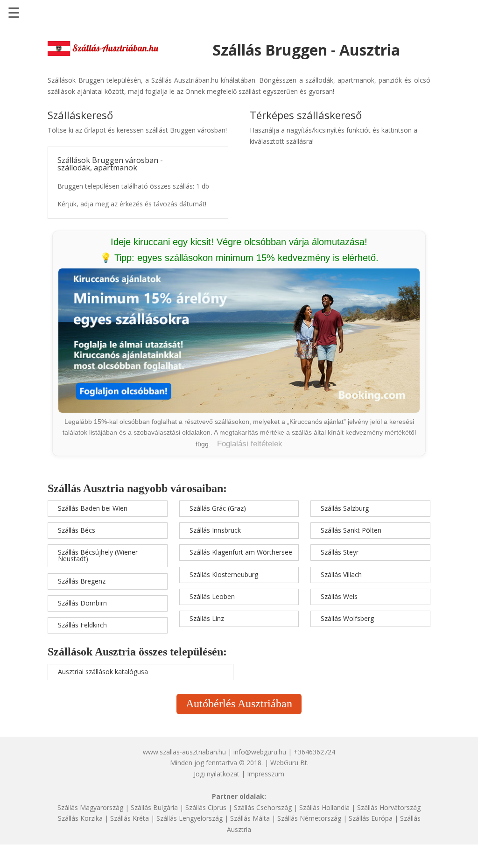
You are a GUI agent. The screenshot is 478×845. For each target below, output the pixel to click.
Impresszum (265, 773)
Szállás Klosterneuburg (224, 574)
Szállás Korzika (80, 818)
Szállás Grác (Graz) (218, 508)
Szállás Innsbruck (215, 530)
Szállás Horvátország (389, 807)
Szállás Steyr (339, 552)
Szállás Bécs (76, 530)
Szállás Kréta (129, 818)
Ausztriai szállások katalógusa (103, 671)
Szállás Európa (371, 818)
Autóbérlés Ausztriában (239, 703)
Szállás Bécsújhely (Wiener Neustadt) (98, 555)
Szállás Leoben (212, 596)
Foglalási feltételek (249, 443)
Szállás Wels (339, 596)
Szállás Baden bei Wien (92, 508)
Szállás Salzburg (345, 508)
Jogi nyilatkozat (216, 773)
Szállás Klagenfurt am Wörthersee (241, 552)
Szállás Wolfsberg (347, 618)
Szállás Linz (207, 618)
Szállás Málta (250, 818)
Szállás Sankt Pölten (351, 530)
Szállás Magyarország (90, 807)
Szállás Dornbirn (82, 603)
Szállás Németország (309, 818)
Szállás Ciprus (205, 807)
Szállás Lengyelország (189, 818)
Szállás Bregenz (81, 581)
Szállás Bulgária (154, 807)
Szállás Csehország (263, 807)
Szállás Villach (341, 574)
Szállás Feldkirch (82, 624)
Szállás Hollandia (324, 807)
